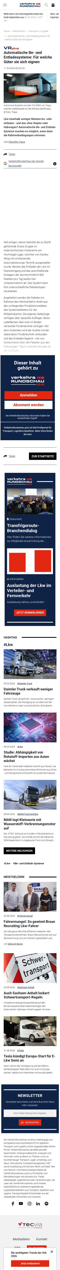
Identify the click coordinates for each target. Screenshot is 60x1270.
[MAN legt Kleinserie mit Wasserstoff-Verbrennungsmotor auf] (30, 795)
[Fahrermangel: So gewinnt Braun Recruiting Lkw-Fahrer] (30, 897)
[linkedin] (38, 1203)
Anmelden (28, 395)
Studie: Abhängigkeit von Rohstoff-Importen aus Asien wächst (26, 756)
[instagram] (29, 1203)
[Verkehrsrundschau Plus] (11, 48)
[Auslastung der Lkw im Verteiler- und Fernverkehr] (30, 561)
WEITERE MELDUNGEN (19, 850)
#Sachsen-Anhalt (25, 987)
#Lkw (8, 644)
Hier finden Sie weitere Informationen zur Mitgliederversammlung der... (29, 539)
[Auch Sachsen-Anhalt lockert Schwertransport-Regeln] (30, 968)
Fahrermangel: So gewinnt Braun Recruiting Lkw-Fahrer (29, 924)
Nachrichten (19, 31)
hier (29, 434)
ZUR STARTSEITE (43, 456)
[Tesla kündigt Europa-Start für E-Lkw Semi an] (30, 1031)
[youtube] (21, 1203)
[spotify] (46, 1203)
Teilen (12, 154)
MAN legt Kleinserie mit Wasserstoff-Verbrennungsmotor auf (30, 824)
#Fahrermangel (25, 916)
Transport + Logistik (38, 31)
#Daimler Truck (24, 683)
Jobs (17, 1247)
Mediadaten (21, 1239)
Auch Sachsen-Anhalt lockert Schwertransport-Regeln (26, 995)
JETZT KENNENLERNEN (30, 612)
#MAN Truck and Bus (27, 814)
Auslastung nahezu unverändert (25, 602)
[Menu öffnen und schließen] (5, 5)
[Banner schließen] (51, 1251)
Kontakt (41, 1239)
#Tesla (20, 1050)
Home (7, 31)
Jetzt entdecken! (30, 1263)
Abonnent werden (28, 405)
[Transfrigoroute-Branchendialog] (30, 501)
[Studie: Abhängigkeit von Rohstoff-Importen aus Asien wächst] (30, 727)
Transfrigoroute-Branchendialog (23, 528)
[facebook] (13, 1203)
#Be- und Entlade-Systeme (28, 863)
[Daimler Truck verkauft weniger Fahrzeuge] (30, 664)
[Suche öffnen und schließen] (45, 5)
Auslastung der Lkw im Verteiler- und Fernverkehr (29, 590)
